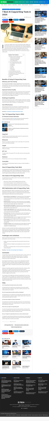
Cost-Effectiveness (14, 60)
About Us (5, 4)
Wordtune (12, 68)
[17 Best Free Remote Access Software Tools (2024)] (26, 342)
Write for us (31, 4)
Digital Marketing (12, 9)
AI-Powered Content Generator (16, 63)
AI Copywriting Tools (9, 324)
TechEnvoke (4, 17)
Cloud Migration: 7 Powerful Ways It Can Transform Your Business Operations (40, 34)
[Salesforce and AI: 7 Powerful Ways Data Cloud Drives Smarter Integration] (4, 125)
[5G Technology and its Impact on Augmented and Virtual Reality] (26, 352)
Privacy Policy (14, 4)
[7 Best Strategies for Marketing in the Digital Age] (6, 342)
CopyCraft (13, 64)
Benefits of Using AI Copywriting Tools (15, 56)
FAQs (10, 76)
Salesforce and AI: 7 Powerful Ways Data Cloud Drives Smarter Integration (40, 76)
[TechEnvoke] (7, 2)
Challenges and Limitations (13, 74)
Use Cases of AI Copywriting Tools (15, 72)
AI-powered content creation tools (21, 324)
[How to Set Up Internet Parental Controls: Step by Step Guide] (16, 362)
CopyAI (12, 66)
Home (2, 4)
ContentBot (13, 69)
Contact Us (9, 4)
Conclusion (11, 75)
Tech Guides (18, 9)
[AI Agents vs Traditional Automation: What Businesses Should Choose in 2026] (4, 129)
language (14, 118)
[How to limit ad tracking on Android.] (16, 352)
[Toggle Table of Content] (23, 55)
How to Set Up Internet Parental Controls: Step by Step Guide (16, 367)
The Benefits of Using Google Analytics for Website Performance (5, 367)
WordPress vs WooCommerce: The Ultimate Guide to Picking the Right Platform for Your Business (40, 62)
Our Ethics (19, 4)
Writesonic (13, 65)
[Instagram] (27, 408)
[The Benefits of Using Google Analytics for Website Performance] (6, 362)
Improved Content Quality (15, 58)
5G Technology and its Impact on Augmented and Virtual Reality (26, 357)
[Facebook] (21, 408)
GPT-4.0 (12, 67)
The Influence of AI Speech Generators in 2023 (14, 111)
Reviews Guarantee (25, 4)
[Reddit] (26, 408)
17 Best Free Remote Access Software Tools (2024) (26, 346)
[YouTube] (25, 408)
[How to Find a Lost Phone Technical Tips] (16, 342)
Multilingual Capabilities (15, 59)
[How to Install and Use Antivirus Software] (26, 362)
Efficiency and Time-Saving (15, 57)
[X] (22, 408)
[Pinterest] (23, 408)
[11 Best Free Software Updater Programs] (6, 352)
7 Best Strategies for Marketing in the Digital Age (6, 346)
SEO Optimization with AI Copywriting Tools (16, 73)
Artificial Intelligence (6, 9)
